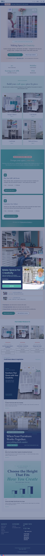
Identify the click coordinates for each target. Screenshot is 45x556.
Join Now (12, 286)
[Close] (42, 267)
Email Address (5, 279)
